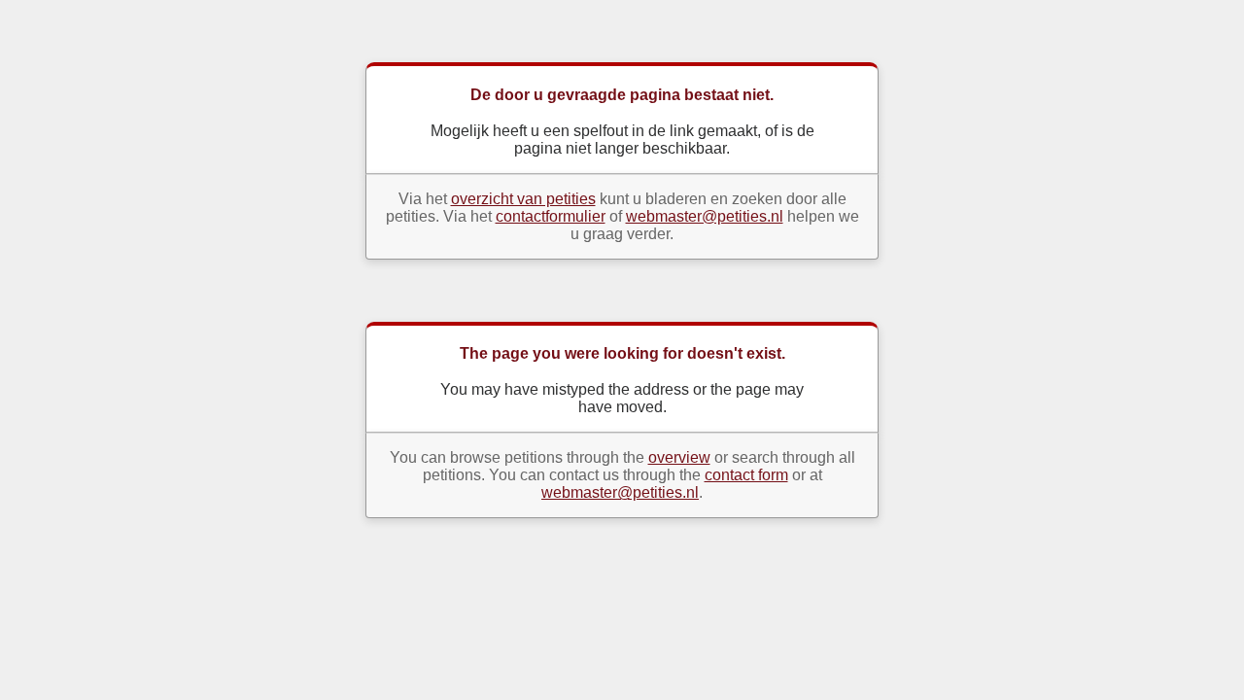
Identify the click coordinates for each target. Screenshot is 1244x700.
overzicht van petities (523, 199)
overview (679, 457)
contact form (746, 475)
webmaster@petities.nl (704, 216)
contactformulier (550, 216)
